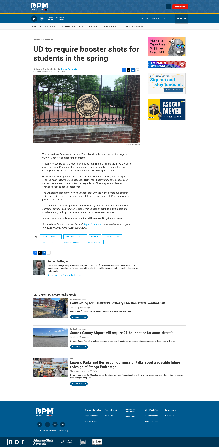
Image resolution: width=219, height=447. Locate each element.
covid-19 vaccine (112, 237)
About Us (93, 26)
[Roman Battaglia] (39, 267)
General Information (93, 410)
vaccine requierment (71, 242)
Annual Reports (111, 410)
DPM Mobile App (151, 410)
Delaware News (47, 26)
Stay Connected (112, 26)
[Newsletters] (166, 83)
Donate (181, 6)
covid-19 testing (49, 242)
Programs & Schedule (71, 26)
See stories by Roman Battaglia (64, 275)
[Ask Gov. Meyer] (166, 109)
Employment (170, 410)
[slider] (45, 18)
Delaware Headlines (43, 39)
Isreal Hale (74, 337)
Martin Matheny (76, 371)
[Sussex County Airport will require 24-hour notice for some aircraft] (50, 337)
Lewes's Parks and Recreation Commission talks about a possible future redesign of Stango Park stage (125, 364)
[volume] (42, 18)
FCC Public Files (91, 421)
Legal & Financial (91, 416)
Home (33, 26)
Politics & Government (78, 299)
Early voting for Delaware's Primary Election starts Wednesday (117, 303)
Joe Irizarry (74, 308)
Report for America (93, 224)
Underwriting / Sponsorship (131, 410)
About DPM (109, 416)
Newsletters (130, 417)
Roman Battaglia (68, 69)
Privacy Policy (63, 431)
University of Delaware (75, 237)
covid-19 (94, 237)
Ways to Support (134, 26)
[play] (34, 18)
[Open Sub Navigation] (57, 26)
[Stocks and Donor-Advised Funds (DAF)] (166, 46)
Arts (71, 359)
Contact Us (169, 416)
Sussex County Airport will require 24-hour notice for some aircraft (121, 333)
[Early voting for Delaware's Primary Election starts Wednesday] (50, 307)
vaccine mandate (94, 242)
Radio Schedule (151, 416)
